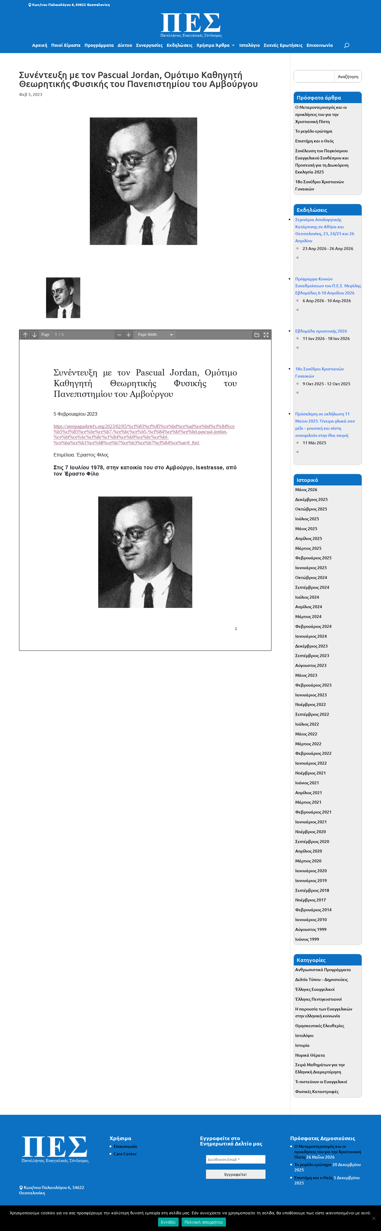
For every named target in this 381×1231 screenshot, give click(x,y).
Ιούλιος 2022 (307, 724)
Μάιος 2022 (306, 734)
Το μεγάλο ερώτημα (313, 131)
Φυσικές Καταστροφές (316, 1091)
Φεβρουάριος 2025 (313, 558)
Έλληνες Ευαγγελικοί (315, 989)
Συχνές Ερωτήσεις (283, 45)
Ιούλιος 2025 (307, 518)
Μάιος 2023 (306, 675)
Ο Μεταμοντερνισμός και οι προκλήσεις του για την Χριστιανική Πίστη (321, 114)
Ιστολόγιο (249, 45)
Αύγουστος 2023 (311, 665)
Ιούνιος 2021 (307, 783)
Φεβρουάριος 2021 (313, 812)
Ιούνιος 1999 (307, 939)
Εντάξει (168, 1222)
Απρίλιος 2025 (308, 538)
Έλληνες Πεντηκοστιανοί (318, 999)
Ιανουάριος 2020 (311, 870)
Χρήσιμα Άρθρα (212, 45)
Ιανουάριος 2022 (311, 763)
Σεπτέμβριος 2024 (312, 587)
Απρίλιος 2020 (308, 851)
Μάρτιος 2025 (308, 548)
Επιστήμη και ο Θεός (314, 141)
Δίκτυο (125, 45)
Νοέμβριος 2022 (310, 704)
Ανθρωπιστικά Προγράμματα (323, 969)
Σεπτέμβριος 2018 (312, 890)
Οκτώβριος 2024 (311, 577)
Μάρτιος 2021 (308, 802)
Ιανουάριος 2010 (311, 919)
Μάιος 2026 (306, 489)
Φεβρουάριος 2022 (313, 753)
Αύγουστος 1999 (311, 929)
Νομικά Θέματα (310, 1055)
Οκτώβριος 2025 (311, 509)
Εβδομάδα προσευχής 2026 (321, 331)
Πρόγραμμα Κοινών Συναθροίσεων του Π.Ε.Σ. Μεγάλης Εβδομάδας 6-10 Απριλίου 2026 (328, 286)
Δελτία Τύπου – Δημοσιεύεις (321, 979)
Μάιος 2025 (306, 528)
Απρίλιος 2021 (308, 792)
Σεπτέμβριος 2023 (312, 655)
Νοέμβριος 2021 (310, 773)
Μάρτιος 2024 (308, 616)
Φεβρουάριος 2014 (313, 909)
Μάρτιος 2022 (308, 743)
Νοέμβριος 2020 (310, 831)
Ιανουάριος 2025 (311, 567)
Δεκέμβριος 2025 (311, 499)
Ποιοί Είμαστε (66, 45)
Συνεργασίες (149, 45)
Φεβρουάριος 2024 (313, 626)
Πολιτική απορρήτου (204, 1222)
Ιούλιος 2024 (307, 597)
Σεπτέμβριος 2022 (312, 714)
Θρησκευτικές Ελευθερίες (319, 1025)
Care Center (125, 1154)
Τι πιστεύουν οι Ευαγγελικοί (321, 1081)
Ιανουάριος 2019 (311, 880)
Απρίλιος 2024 (308, 606)
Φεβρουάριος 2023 (313, 685)
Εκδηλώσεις (180, 45)
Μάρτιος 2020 (308, 861)
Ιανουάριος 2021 (311, 822)
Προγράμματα (99, 45)
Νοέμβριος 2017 (310, 900)
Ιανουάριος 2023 (311, 695)
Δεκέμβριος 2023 (311, 646)
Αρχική (39, 45)
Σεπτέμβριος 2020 (312, 841)
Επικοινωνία (320, 45)
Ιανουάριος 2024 (311, 636)
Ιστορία (302, 1045)
